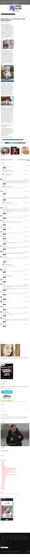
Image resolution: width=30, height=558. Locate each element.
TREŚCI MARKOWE (18, 139)
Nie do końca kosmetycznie (8, 170)
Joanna (4, 191)
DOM (3, 139)
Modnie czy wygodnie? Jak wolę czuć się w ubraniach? (9, 474)
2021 (2, 463)
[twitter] (28, 551)
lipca (3, 478)
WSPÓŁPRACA (21, 139)
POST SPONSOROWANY (8, 139)
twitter (15, 408)
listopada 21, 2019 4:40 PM (26, 220)
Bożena (4, 179)
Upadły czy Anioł (5, 246)
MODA (2, 538)
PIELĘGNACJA (11, 538)
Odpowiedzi (4, 169)
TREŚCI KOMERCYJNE (13, 139)
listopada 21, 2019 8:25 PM (26, 236)
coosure (4, 284)
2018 (2, 485)
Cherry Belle (4, 227)
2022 (2, 462)
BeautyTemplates (7, 551)
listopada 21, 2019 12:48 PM (26, 186)
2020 (2, 464)
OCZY (4, 538)
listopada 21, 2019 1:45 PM (26, 191)
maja (3, 480)
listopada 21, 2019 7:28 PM (26, 231)
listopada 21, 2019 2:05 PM (26, 202)
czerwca (3, 479)
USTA (9, 539)
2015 (2, 488)
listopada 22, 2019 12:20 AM (26, 274)
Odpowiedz (5, 177)
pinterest (15, 411)
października (4, 475)
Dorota (4, 196)
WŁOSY (12, 539)
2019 (2, 465)
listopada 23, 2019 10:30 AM (26, 279)
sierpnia (3, 477)
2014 (2, 489)
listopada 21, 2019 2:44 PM (26, 207)
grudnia (3, 466)
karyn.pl (4, 301)
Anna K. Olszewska (5, 207)
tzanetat (4, 292)
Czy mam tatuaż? (4, 473)
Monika (4, 165)
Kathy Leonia (4, 279)
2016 (2, 487)
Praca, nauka (2, 155)
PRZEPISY (21, 538)
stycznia (3, 484)
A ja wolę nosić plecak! (5, 472)
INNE (4, 139)
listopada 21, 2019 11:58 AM (26, 165)
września (3, 476)
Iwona (3, 251)
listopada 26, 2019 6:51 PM (26, 301)
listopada (3, 467)
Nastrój (21, 155)
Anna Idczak (4, 231)
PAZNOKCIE (7, 538)
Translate (6, 548)
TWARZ (7, 539)
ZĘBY (25, 539)
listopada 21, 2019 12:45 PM (26, 170)
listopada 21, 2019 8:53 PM (26, 251)
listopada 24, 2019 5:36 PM (26, 292)
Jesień (11, 155)
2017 (2, 486)
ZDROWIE (22, 539)
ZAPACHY (19, 539)
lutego (3, 483)
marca (3, 482)
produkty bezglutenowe (6, 119)
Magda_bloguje (5, 236)
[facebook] (27, 551)
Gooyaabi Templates (16, 551)
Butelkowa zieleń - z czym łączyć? (6, 543)
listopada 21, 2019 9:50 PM (26, 264)
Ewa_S (4, 220)
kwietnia (3, 481)
